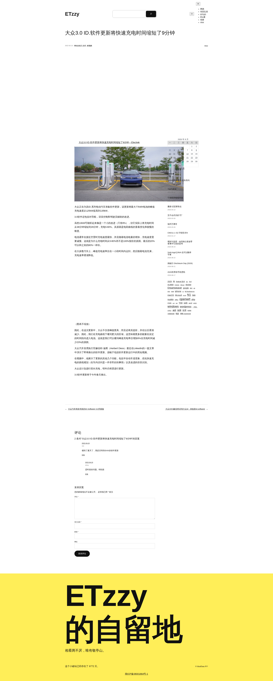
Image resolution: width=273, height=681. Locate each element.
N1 (189, 294)
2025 (170, 281)
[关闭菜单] (198, 4)
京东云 (169, 310)
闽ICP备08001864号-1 (136, 674)
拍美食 (189, 310)
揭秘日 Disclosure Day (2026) (180, 263)
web (186, 303)
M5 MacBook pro (190, 291)
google (186, 288)
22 (192, 158)
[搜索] (151, 14)
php (193, 299)
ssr (177, 303)
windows (173, 306)
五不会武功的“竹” (175, 215)
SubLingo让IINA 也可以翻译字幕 (179, 253)
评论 (76, 497)
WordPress (201, 666)
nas (193, 295)
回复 (83, 455)
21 (187, 158)
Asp (187, 281)
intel (172, 291)
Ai (174, 281)
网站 (75, 542)
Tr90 (181, 303)
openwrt (184, 299)
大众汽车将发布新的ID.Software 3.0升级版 (86, 409)
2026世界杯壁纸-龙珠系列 (179, 180)
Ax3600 (170, 285)
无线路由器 (171, 313)
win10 (190, 303)
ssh (174, 303)
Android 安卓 (180, 281)
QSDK (169, 303)
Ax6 (190, 281)
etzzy (206, 45)
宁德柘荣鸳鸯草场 (175, 198)
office (176, 300)
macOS (171, 295)
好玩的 (89, 45)
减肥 (174, 310)
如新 (179, 310)
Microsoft (178, 295)
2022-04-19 (86, 443)
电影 (177, 313)
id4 (194, 288)
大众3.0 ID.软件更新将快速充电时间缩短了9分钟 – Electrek (109, 142)
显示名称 (77, 522)
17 (170, 158)
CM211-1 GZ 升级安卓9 (178, 233)
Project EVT (80, 45)
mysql (184, 295)
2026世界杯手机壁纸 (176, 272)
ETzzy (72, 14)
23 (196, 158)
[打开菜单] (192, 14)
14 (187, 154)
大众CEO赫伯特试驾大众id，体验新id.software (185, 409)
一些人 (195, 307)
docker (188, 285)
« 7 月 (182, 168)
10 (170, 154)
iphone (178, 291)
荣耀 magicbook (185, 313)
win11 (195, 303)
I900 (191, 288)
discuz (182, 285)
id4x (169, 291)
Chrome (177, 285)
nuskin (171, 299)
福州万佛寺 (172, 224)
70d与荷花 (172, 189)
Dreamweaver (175, 288)
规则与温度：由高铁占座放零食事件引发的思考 (180, 242)
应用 (184, 310)
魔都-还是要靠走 (175, 206)
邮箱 (76, 532)
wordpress (185, 306)
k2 (183, 291)
